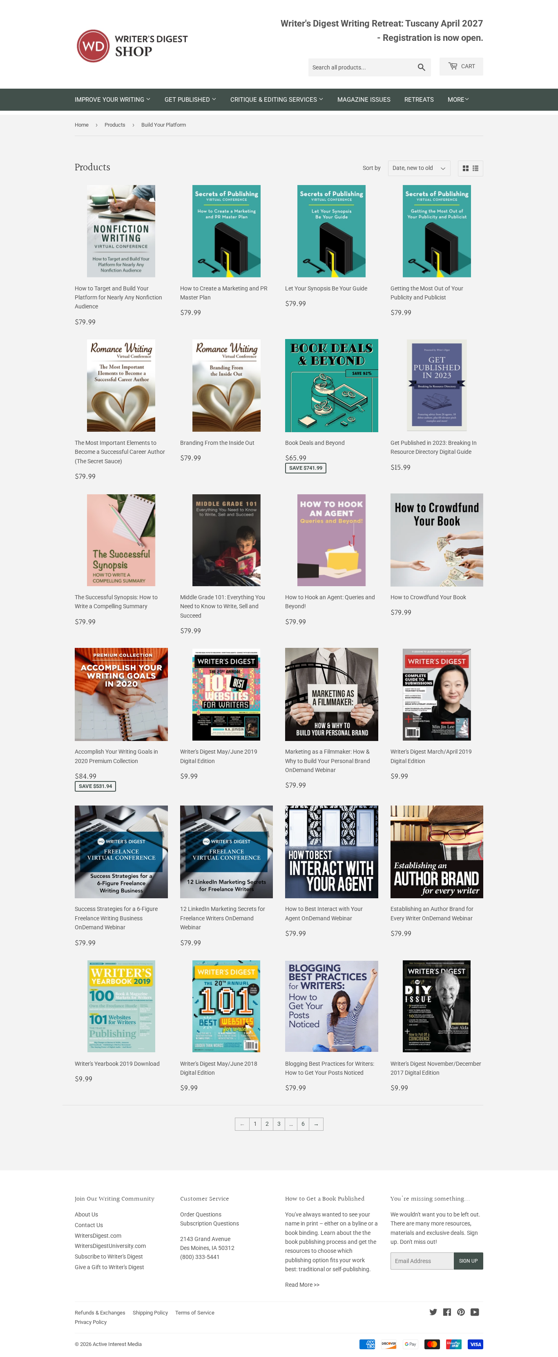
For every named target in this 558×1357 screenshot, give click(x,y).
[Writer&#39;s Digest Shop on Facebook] (447, 1313)
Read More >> (302, 1284)
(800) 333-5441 (200, 1257)
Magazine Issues (364, 99)
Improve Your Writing (110, 99)
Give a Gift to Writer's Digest (109, 1267)
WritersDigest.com (98, 1235)
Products (115, 125)
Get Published (188, 99)
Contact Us (89, 1225)
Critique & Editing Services (274, 99)
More (456, 99)
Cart (467, 66)
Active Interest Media (117, 1344)
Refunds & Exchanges (100, 1313)
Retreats (419, 99)
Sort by (372, 168)
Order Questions (200, 1214)
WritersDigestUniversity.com (110, 1246)
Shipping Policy (150, 1313)
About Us (86, 1214)
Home (82, 125)
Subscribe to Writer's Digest (109, 1256)
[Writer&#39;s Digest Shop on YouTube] (475, 1313)
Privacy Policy (91, 1322)
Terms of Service (194, 1313)
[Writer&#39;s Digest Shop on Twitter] (433, 1313)
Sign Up (468, 1261)
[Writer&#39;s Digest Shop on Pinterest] (461, 1313)
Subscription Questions (209, 1223)
